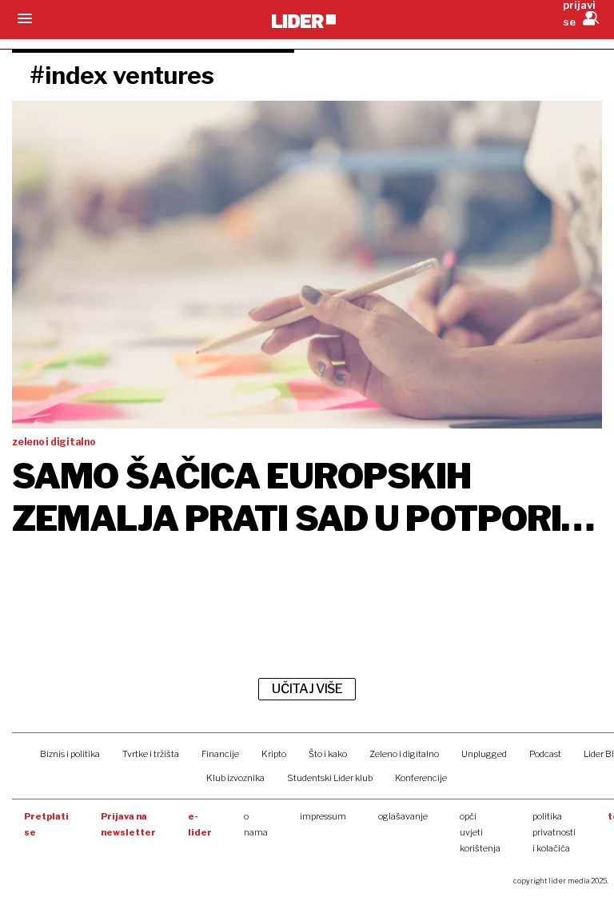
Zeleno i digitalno (404, 753)
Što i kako (328, 753)
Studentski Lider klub (330, 777)
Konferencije (421, 777)
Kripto (273, 753)
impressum (323, 816)
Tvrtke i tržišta (150, 753)
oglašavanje (403, 816)
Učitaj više (307, 688)
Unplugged (484, 753)
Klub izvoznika (235, 777)
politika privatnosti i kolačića (554, 832)
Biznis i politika (70, 753)
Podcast (545, 753)
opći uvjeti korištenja (480, 832)
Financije (220, 753)
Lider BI (599, 753)
